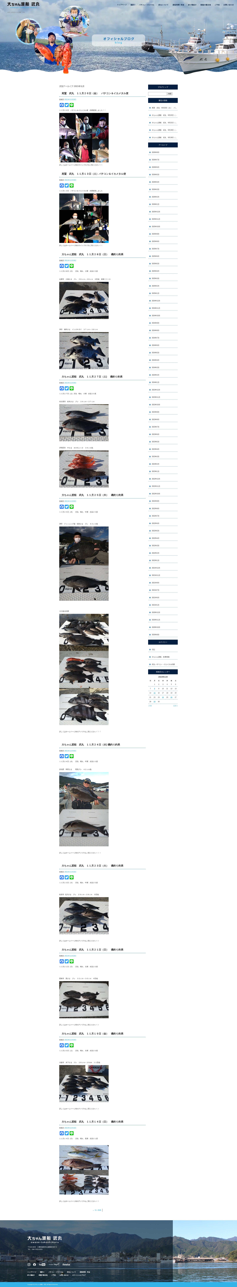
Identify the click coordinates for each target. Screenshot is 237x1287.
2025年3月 (155, 278)
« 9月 (150, 706)
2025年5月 (155, 264)
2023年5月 (155, 442)
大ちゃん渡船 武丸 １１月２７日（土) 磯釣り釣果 (92, 376)
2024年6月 (155, 345)
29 (154, 701)
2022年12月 (156, 479)
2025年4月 (155, 271)
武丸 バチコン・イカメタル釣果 (163, 664)
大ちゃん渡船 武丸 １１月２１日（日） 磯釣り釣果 (92, 949)
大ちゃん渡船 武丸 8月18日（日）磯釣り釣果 (165, 137)
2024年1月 (155, 382)
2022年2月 (155, 553)
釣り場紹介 (192, 5)
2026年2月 (155, 197)
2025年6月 (155, 256)
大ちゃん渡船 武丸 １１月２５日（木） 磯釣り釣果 (92, 495)
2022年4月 (155, 538)
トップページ (122, 5)
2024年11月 (156, 308)
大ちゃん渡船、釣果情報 (160, 657)
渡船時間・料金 (178, 5)
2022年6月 (155, 523)
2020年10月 (156, 627)
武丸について (163, 5)
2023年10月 (156, 405)
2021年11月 (156, 575)
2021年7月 (155, 590)
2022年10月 (156, 494)
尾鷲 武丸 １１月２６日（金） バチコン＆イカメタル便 (95, 93)
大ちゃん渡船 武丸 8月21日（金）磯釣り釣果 (165, 123)
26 (171, 697)
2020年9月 (155, 635)
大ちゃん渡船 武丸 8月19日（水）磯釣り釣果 (165, 130)
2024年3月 (155, 367)
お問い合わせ (228, 5)
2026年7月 (155, 160)
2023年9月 (155, 412)
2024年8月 (155, 330)
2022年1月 (155, 560)
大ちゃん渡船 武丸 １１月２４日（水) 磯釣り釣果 (91, 744)
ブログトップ (163, 87)
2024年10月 (156, 315)
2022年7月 (155, 516)
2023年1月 (155, 471)
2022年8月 (155, 508)
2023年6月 (155, 434)
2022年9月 (155, 501)
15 (154, 693)
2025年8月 (155, 241)
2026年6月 (155, 167)
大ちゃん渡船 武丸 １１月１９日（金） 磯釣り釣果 (92, 1033)
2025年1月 (155, 293)
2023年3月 (155, 456)
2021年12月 (156, 568)
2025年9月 (155, 234)
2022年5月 (155, 531)
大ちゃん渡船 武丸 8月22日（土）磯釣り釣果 (165, 115)
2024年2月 (155, 375)
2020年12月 (156, 612)
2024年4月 (155, 360)
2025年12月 (156, 212)
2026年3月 (155, 189)
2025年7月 (155, 249)
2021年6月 (155, 597)
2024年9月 (155, 323)
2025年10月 (156, 226)
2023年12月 (156, 390)
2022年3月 (155, 546)
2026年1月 (155, 204)
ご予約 (217, 5)
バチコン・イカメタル (147, 5)
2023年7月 (155, 427)
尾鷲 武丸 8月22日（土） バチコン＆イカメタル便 (165, 108)
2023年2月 (155, 464)
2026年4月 (155, 182)
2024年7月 (155, 338)
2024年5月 (155, 353)
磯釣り (132, 5)
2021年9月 (155, 583)
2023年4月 (155, 449)
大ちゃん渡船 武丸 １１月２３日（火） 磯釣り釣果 (92, 865)
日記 (153, 649)
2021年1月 (155, 605)
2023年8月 (155, 419)
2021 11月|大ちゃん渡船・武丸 (16, 12)
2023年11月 (156, 397)
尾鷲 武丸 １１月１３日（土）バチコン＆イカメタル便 (94, 173)
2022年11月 (156, 486)
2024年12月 (156, 301)
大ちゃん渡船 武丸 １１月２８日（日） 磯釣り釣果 (92, 254)
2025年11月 (156, 219)
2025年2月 (155, 286)
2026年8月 (155, 152)
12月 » (175, 706)
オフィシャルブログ (79, 1275)
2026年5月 (155, 175)
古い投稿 (97, 1210)
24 (163, 697)
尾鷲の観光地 (205, 5)
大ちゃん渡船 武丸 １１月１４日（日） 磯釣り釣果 (92, 1121)
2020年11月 (156, 620)
